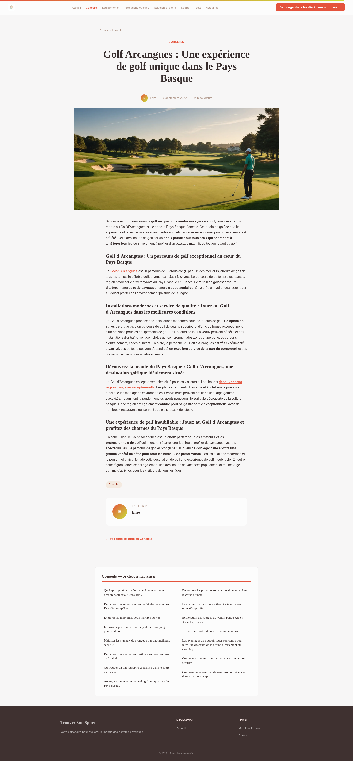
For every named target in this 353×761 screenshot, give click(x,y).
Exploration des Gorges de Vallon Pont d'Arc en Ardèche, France (212, 620)
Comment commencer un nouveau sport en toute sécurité (213, 660)
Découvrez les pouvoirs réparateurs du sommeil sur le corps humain (215, 592)
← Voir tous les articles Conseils (129, 538)
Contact (244, 735)
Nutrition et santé (165, 7)
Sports (185, 7)
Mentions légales (249, 728)
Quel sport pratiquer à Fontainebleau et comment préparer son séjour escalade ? (135, 592)
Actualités (212, 7)
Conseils (91, 7)
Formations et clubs (136, 7)
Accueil (76, 7)
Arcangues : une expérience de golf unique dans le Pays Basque (136, 683)
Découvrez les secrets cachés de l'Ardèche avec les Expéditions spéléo (136, 606)
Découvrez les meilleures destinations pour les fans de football (136, 656)
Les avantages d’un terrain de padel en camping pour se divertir (134, 629)
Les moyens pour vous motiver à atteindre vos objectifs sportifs (211, 606)
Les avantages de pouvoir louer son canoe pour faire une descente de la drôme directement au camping (212, 645)
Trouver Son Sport (77, 722)
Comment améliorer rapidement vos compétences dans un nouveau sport (213, 674)
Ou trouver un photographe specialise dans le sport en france (136, 670)
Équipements (110, 7)
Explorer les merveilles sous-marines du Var (132, 617)
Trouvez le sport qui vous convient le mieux (210, 631)
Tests (197, 7)
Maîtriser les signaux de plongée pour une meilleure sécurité (137, 642)
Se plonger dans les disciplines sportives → (310, 7)
